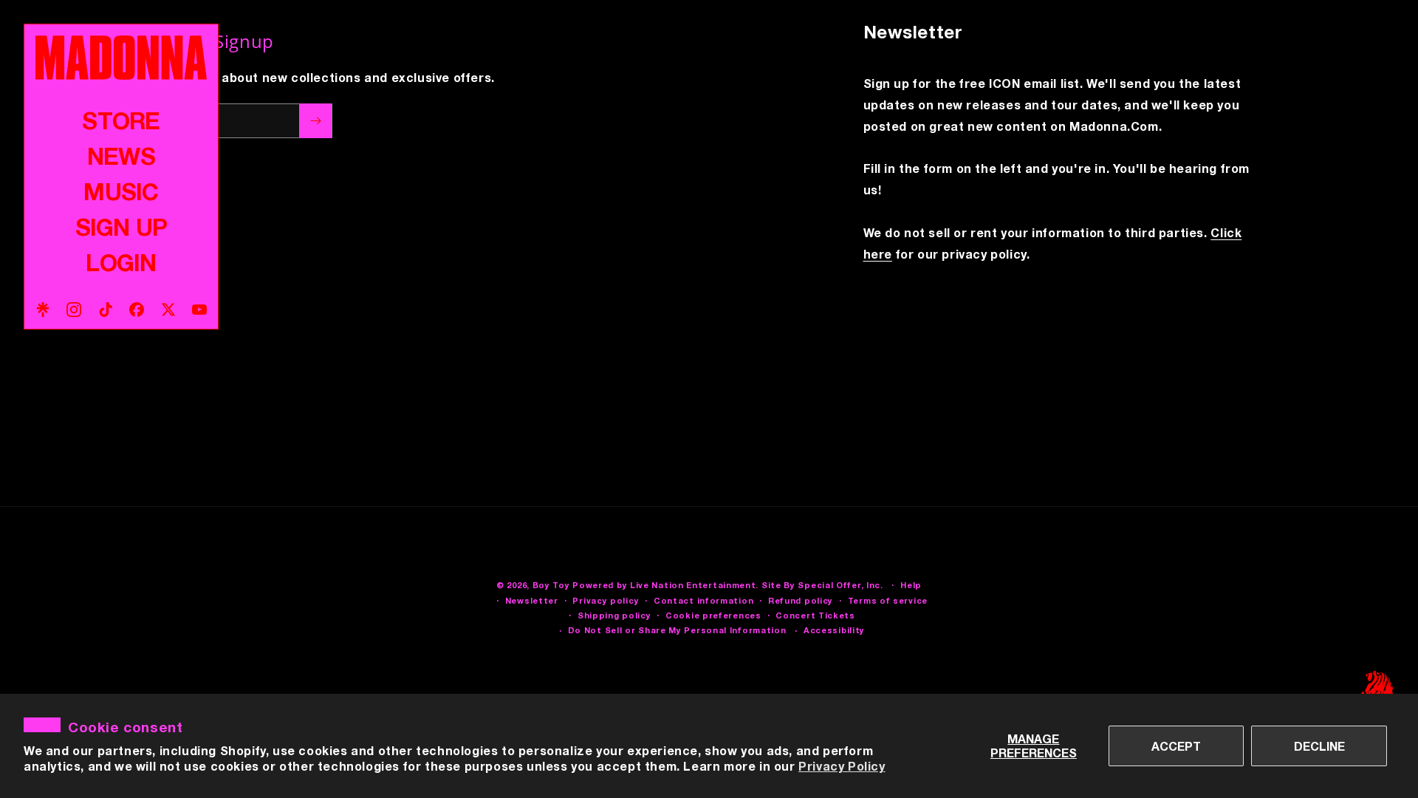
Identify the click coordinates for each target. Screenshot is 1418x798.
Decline (1319, 746)
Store (121, 120)
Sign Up (121, 227)
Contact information (703, 600)
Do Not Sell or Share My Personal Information (677, 630)
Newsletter (531, 600)
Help (911, 585)
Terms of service (888, 600)
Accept (1176, 746)
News (121, 156)
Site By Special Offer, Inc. (822, 585)
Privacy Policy (841, 766)
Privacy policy (605, 600)
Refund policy (800, 600)
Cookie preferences (713, 615)
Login (121, 262)
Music (120, 191)
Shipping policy (614, 615)
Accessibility (834, 630)
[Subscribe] (315, 120)
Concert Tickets (815, 615)
